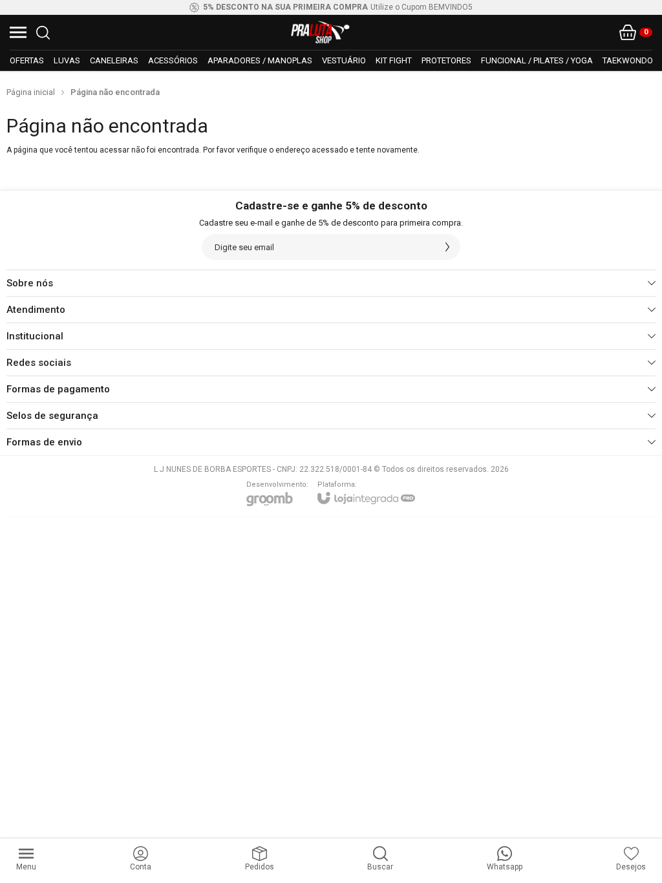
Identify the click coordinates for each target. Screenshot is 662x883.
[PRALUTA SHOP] (320, 32)
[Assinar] (447, 247)
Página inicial (30, 92)
